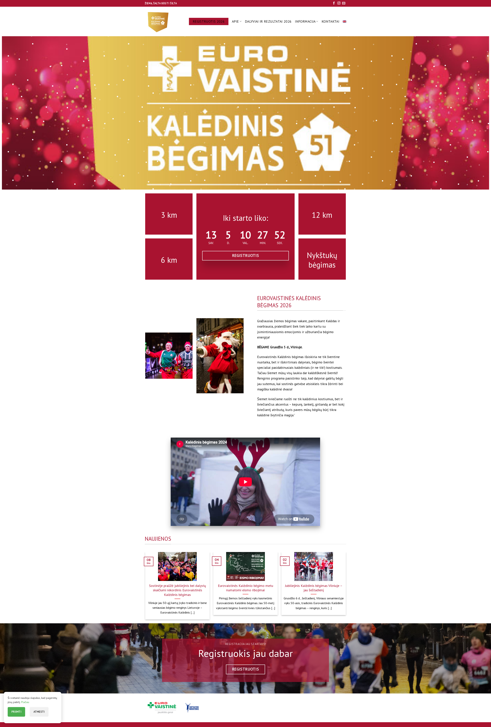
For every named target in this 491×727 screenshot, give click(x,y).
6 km (169, 260)
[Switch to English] (344, 21)
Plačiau (25, 702)
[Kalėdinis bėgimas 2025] (158, 21)
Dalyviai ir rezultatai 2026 (268, 21)
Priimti (16, 711)
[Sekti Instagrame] (338, 3)
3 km (169, 215)
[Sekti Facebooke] (333, 3)
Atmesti (39, 711)
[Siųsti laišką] (343, 3)
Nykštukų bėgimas (322, 260)
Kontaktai (330, 21)
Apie (235, 21)
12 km (322, 215)
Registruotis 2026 (209, 21)
